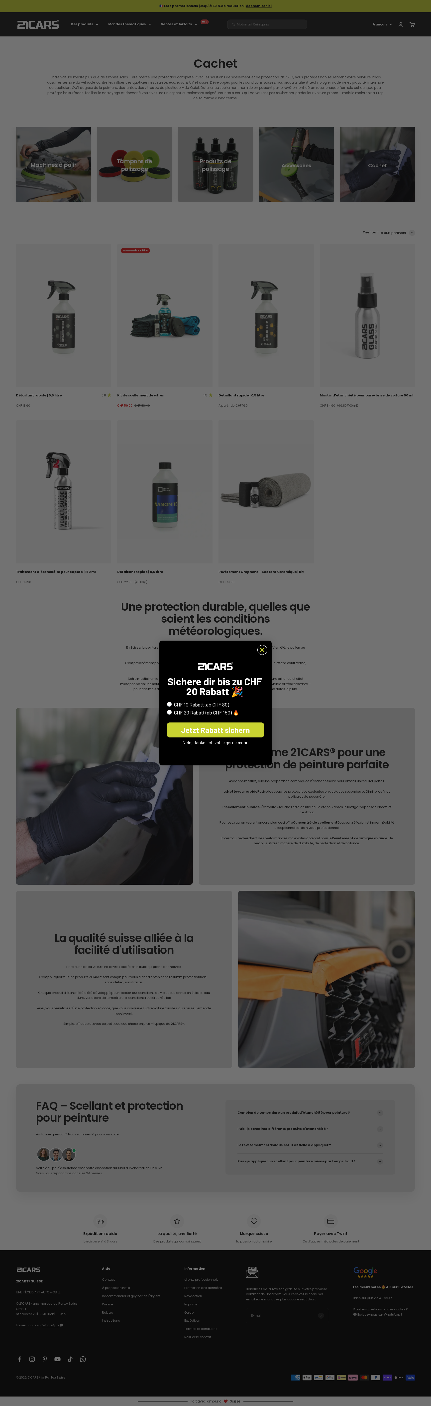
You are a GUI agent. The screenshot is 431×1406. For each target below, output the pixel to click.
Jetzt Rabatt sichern (215, 729)
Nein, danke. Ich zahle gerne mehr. (216, 742)
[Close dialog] (262, 650)
